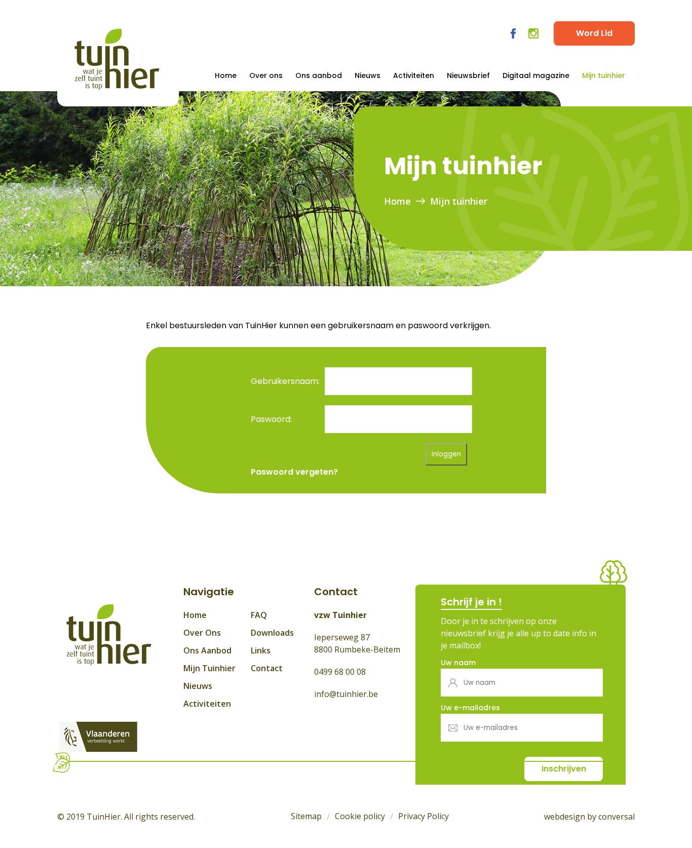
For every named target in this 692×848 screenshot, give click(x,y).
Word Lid (594, 33)
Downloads (272, 632)
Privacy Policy (423, 816)
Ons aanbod (318, 75)
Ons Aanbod (207, 650)
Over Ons (202, 632)
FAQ (259, 615)
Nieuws (367, 75)
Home (226, 75)
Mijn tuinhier (603, 75)
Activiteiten (413, 75)
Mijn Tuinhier (209, 668)
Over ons (266, 75)
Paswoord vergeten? (294, 472)
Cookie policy (360, 816)
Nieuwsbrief (468, 75)
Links (261, 650)
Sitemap (306, 816)
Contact (267, 668)
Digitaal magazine (536, 75)
